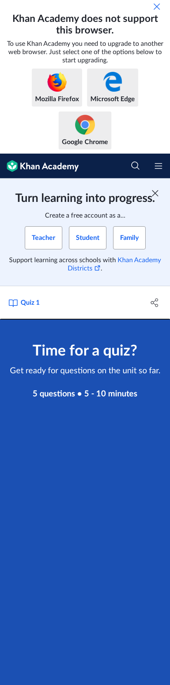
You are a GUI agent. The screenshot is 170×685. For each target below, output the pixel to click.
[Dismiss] (156, 6)
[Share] (154, 302)
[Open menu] (158, 166)
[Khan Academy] (39, 166)
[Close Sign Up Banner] (155, 193)
